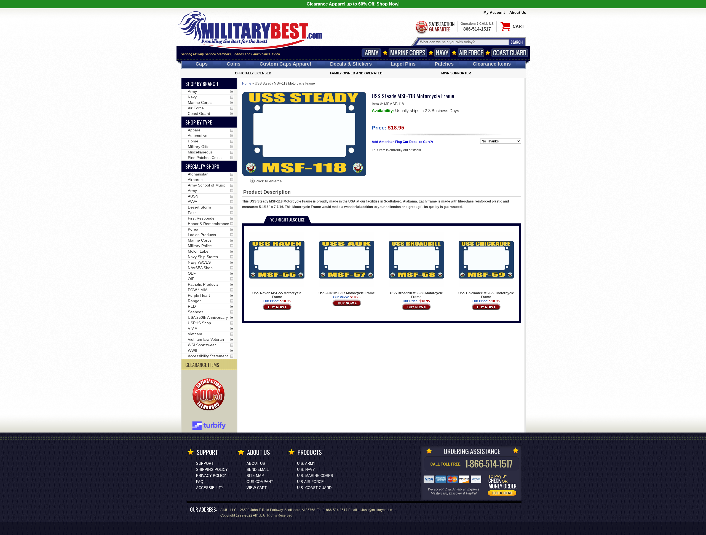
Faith (192, 212)
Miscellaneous (200, 152)
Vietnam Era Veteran (206, 339)
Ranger (194, 301)
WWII (192, 350)
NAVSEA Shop (200, 268)
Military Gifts (198, 146)
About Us (517, 12)
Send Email (258, 470)
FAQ (199, 482)
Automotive (197, 135)
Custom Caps (285, 64)
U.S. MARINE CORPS (315, 476)
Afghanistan (198, 174)
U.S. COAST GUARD (314, 488)
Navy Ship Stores (203, 257)
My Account (494, 12)
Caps (202, 64)
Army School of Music (207, 185)
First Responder (202, 218)
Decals (351, 64)
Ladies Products (202, 235)
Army (371, 52)
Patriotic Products (203, 284)
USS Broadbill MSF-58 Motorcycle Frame (416, 295)
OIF (191, 279)
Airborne (195, 179)
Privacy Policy (211, 476)
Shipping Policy (212, 470)
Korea (193, 229)
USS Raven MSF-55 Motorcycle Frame (276, 295)
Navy (442, 52)
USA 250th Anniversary (208, 317)
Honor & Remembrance (208, 223)
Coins (233, 64)
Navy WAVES (199, 262)
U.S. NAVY (306, 470)
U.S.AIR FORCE (310, 482)
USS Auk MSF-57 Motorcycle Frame (347, 293)
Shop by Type (198, 122)
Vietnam (195, 334)
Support (204, 463)
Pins (403, 64)
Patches (444, 64)
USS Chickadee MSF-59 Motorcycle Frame (486, 295)
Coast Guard (509, 52)
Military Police (200, 246)
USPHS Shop (199, 323)
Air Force (471, 52)
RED (192, 306)
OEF (192, 273)
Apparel (194, 130)
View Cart (257, 488)
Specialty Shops (202, 166)
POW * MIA (197, 290)
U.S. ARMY (306, 463)
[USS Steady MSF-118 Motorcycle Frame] (265, 181)
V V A (192, 328)
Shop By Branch (201, 83)
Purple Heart (199, 295)
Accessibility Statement (208, 356)
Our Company (260, 482)
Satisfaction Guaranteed (435, 26)
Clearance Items (492, 64)
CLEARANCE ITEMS (202, 364)
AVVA (192, 201)
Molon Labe (198, 251)
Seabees (195, 312)
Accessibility (209, 488)
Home (246, 83)
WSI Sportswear (202, 345)
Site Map (255, 476)
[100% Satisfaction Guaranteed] (209, 395)
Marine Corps (408, 52)
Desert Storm (199, 207)
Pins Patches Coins (204, 157)
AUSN (193, 196)
